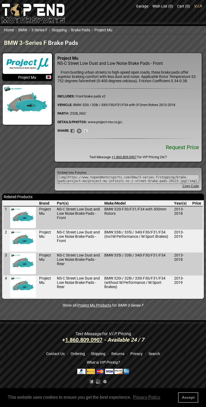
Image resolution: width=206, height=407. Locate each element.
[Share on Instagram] (99, 381)
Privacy (136, 354)
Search (154, 354)
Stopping (59, 30)
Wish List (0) (162, 6)
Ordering (78, 354)
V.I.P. (198, 6)
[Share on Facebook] (91, 381)
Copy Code (190, 186)
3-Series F (39, 30)
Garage (142, 6)
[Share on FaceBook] (72, 130)
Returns (117, 354)
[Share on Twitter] (86, 130)
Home (9, 30)
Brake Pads (80, 30)
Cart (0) (183, 6)
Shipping (98, 354)
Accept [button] (188, 397)
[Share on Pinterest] (79, 130)
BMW (22, 30)
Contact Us (55, 354)
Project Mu (103, 30)
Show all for (103, 305)
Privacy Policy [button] (146, 397)
